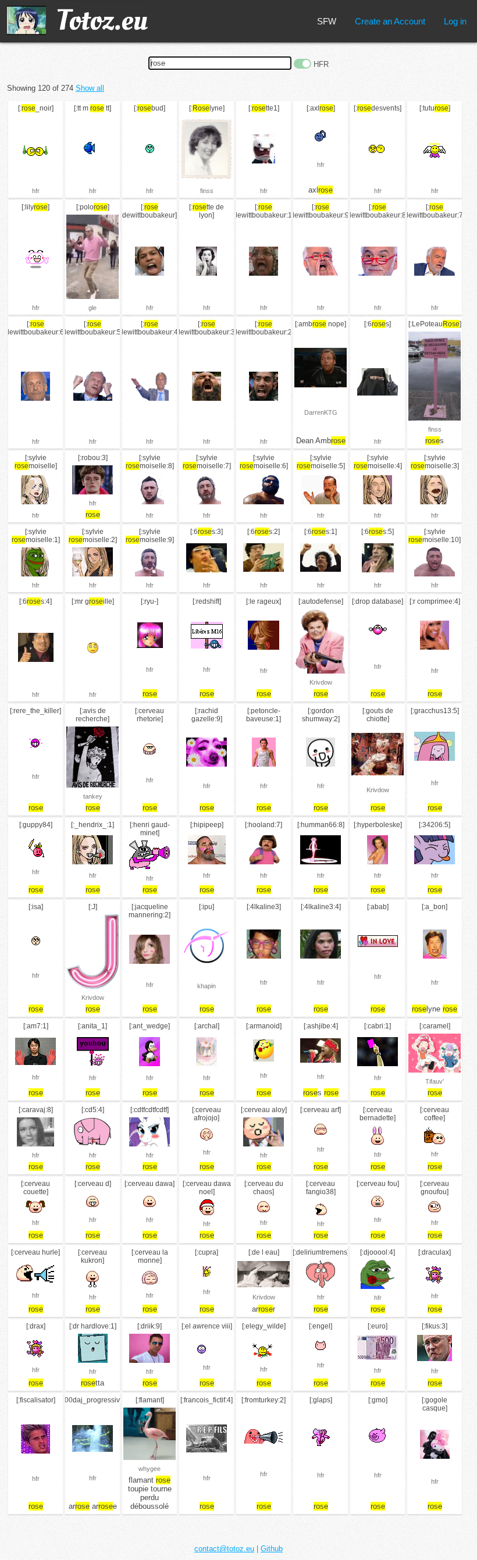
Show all (90, 88)
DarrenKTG (320, 412)
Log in (455, 21)
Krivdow (320, 682)
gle (92, 307)
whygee (149, 1468)
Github (272, 1548)
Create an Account (390, 21)
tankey (92, 796)
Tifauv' (434, 1081)
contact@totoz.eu (224, 1548)
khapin (206, 985)
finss (206, 190)
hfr (36, 190)
